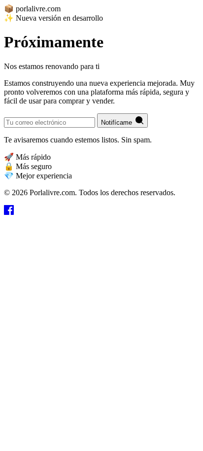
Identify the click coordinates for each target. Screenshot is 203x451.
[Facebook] (9, 212)
